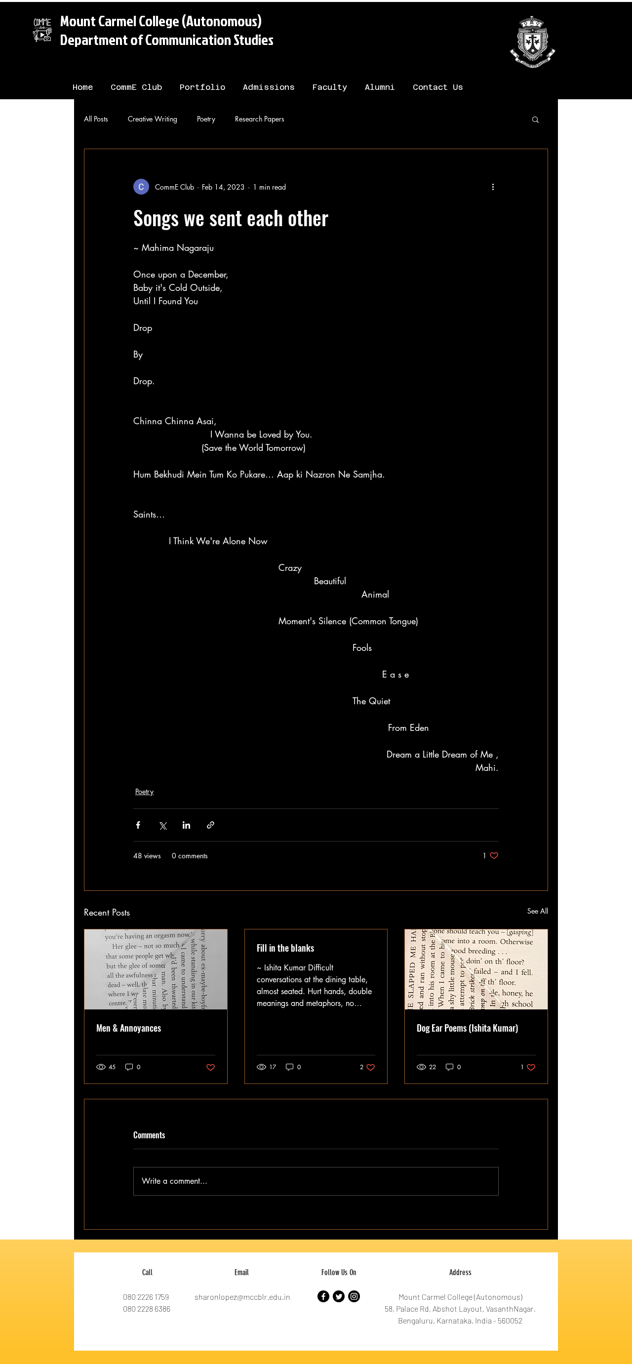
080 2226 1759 (146, 1296)
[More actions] (493, 187)
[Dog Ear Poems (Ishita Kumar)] (476, 969)
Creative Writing (152, 118)
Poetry (206, 118)
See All (537, 911)
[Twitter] (339, 1296)
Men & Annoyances (128, 1027)
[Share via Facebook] (138, 825)
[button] (535, 119)
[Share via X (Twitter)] (162, 825)
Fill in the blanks (285, 947)
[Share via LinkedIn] (186, 825)
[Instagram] (354, 1296)
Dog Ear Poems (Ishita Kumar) (467, 1027)
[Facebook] (323, 1296)
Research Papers (259, 118)
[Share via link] (210, 825)
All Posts (96, 118)
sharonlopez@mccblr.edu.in (242, 1296)
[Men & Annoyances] (155, 969)
